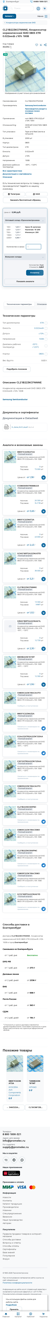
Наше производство (13, 1220)
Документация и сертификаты (17, 174)
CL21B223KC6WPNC (27, 852)
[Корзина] (44, 8)
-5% (5, 54)
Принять (14, 1309)
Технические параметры (19, 304)
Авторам (7, 1223)
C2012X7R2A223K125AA (29, 763)
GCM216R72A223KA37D (29, 555)
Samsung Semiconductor (35, 105)
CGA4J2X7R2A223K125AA (30, 738)
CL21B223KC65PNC (26, 808)
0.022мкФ (39, 328)
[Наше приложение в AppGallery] (11, 1174)
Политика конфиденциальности (17, 1283)
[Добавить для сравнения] (41, 45)
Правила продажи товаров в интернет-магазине (22, 1235)
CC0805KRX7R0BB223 (28, 487)
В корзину (34, 273)
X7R (42, 323)
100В (41, 339)
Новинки (7, 1210)
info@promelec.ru (14, 1141)
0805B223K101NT (26, 658)
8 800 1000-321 (12, 1134)
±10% (41, 334)
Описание (7, 177)
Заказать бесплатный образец (25, 200)
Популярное (9, 1256)
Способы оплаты (11, 1246)
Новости (7, 1197)
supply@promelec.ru (16, 1147)
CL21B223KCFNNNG (27, 588)
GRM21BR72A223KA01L (29, 622)
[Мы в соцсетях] (6, 1160)
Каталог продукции (12, 1204)
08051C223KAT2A (26, 453)
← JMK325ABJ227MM (16, 1107)
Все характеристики (12, 171)
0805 (41, 354)
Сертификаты (9, 1249)
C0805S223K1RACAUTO (29, 787)
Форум (6, 1259)
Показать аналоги (25, 282)
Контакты (7, 1201)
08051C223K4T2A (25, 521)
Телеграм (15, 194)
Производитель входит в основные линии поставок (36, 111)
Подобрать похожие (17, 369)
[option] (25, 71)
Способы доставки (12, 1240)
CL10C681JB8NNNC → (38, 1107)
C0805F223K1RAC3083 (28, 875)
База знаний (9, 1253)
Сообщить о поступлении (27, 706)
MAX (38, 194)
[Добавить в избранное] (37, 45)
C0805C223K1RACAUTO (29, 694)
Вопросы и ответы (12, 1243)
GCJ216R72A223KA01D (28, 895)
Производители (11, 1207)
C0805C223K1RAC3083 (28, 831)
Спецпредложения (12, 1214)
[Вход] (38, 8)
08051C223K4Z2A (25, 715)
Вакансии (7, 1217)
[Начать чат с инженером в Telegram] (43, 728)
